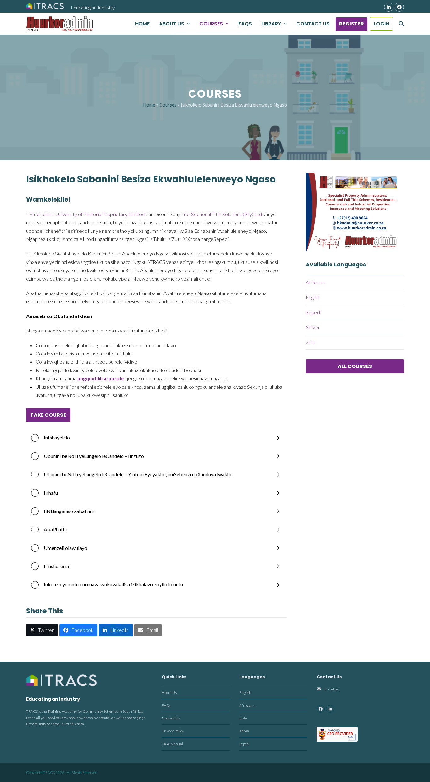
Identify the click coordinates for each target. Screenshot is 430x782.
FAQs (166, 705)
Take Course (48, 415)
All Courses (355, 366)
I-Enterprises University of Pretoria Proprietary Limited (85, 214)
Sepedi (313, 312)
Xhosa (312, 327)
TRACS (49, 772)
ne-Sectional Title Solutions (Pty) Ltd (223, 214)
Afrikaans (315, 282)
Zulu (310, 342)
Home (149, 105)
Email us (331, 689)
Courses (168, 105)
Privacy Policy (173, 731)
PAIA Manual (172, 743)
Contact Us (171, 718)
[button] (401, 23)
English (313, 297)
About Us (169, 692)
